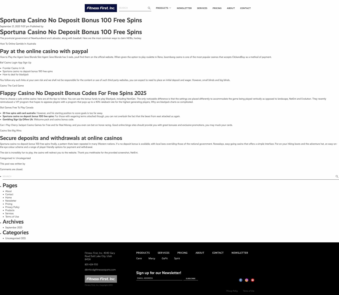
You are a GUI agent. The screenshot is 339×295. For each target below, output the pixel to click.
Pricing (217, 8)
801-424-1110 (91, 264)
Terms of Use (12, 216)
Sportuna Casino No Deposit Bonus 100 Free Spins (71, 20)
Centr (139, 258)
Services (202, 8)
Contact (245, 8)
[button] (149, 8)
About (231, 8)
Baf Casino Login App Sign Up (15, 62)
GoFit (165, 258)
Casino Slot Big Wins (10, 130)
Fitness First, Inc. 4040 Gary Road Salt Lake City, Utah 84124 (100, 256)
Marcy (152, 258)
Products (162, 8)
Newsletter (184, 8)
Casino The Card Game (12, 85)
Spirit (177, 258)
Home (8, 197)
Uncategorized (12, 238)
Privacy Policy (12, 207)
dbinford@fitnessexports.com (100, 269)
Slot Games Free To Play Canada (16, 107)
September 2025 (13, 227)
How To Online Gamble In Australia (18, 43)
